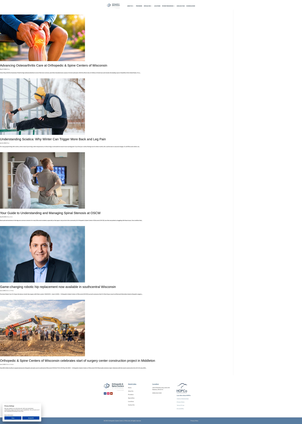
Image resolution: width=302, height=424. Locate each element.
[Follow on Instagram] (108, 393)
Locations (157, 6)
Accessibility (180, 408)
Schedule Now (190, 6)
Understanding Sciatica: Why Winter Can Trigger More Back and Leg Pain (53, 139)
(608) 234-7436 (181, 6)
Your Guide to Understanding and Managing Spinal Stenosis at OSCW (50, 213)
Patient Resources (167, 6)
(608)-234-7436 (157, 393)
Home (129, 387)
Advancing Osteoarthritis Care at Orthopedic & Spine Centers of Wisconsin (53, 65)
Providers (139, 6)
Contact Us (131, 405)
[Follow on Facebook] (105, 393)
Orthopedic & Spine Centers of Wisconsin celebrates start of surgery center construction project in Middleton (77, 360)
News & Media (10, 290)
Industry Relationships (183, 398)
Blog (8, 69)
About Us (130, 6)
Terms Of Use (180, 405)
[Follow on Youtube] (111, 393)
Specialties (147, 6)
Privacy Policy (180, 402)
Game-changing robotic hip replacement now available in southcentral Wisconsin (58, 287)
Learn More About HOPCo (184, 395)
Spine (11, 216)
